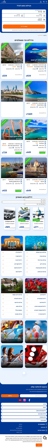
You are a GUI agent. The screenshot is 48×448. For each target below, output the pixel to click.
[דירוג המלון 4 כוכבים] (33, 105)
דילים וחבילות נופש (41, 411)
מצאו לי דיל (24, 26)
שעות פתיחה (41, 430)
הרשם (10, 396)
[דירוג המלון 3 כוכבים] (14, 67)
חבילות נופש (40, 35)
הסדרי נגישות (19, 432)
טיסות (44, 407)
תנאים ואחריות (19, 428)
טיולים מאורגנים (42, 414)
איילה (44, 404)
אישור (38, 445)
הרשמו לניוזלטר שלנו (39, 387)
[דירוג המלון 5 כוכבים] (30, 67)
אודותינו (20, 426)
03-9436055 (41, 424)
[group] (38, 218)
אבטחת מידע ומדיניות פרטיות (16, 430)
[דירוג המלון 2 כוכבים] (37, 143)
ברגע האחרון (43, 417)
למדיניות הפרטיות (15, 440)
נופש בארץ (43, 420)
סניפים (43, 427)
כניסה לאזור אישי (41, 2)
